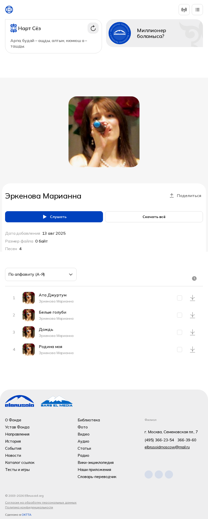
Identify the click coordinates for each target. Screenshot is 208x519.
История (13, 441)
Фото (83, 427)
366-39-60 (186, 440)
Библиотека (89, 420)
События (13, 448)
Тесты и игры (17, 469)
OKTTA (26, 514)
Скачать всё (154, 216)
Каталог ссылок (19, 462)
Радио (83, 455)
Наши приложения (94, 469)
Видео (84, 434)
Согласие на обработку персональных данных (41, 502)
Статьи (84, 448)
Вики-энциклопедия (96, 462)
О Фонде (13, 420)
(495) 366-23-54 (159, 440)
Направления (17, 434)
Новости (13, 455)
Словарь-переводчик (97, 476)
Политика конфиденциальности (29, 507)
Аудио (83, 441)
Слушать (58, 216)
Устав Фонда (17, 427)
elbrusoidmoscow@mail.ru (167, 447)
